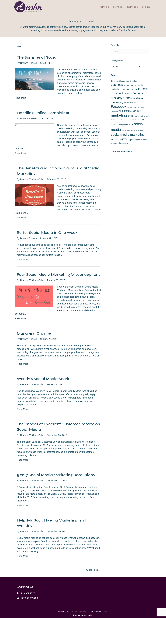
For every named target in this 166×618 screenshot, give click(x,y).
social (130, 124)
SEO (139, 120)
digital (133, 98)
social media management (132, 130)
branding (133, 81)
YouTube (125, 143)
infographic (114, 111)
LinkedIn (137, 111)
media (130, 116)
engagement (132, 102)
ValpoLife (131, 140)
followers (130, 107)
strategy (114, 140)
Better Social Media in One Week (47, 232)
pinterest (144, 116)
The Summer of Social (37, 57)
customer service (129, 89)
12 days (115, 81)
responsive (127, 120)
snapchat (123, 125)
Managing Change (34, 333)
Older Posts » (93, 570)
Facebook (118, 107)
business (117, 84)
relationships (119, 120)
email (126, 102)
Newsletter (137, 116)
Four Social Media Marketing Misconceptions (58, 274)
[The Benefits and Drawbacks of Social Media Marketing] (34, 195)
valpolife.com (140, 139)
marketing (119, 115)
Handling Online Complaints (43, 112)
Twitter (122, 139)
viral (112, 143)
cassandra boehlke (130, 85)
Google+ (137, 107)
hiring (142, 107)
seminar (134, 120)
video (146, 140)
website (118, 143)
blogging (126, 81)
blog (121, 81)
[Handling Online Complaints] (34, 133)
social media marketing (128, 134)
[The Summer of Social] (34, 78)
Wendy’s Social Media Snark (43, 378)
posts (113, 120)
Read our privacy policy (83, 615)
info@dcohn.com (29, 598)
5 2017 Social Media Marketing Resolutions (56, 474)
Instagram (123, 110)
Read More (20, 97)
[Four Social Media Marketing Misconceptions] (34, 296)
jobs (130, 111)
